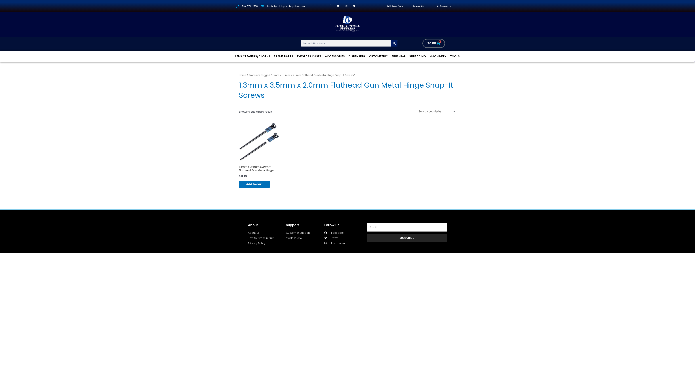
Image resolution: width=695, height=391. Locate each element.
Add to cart (254, 184)
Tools (455, 56)
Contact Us (418, 6)
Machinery (438, 56)
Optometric (378, 56)
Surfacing (417, 56)
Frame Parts (283, 56)
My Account (442, 6)
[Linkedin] (354, 6)
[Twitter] (338, 6)
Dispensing (356, 56)
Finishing (399, 56)
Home (242, 75)
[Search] (394, 43)
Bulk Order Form (395, 6)
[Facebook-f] (330, 6)
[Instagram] (346, 6)
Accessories (335, 56)
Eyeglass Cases (309, 56)
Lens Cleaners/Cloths (252, 56)
